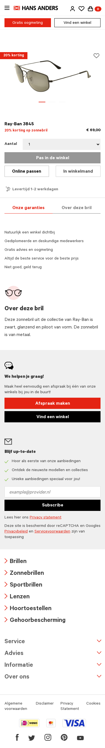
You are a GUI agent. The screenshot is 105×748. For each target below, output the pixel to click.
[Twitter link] (31, 737)
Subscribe (52, 505)
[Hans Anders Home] (39, 8)
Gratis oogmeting (27, 23)
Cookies (93, 704)
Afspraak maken (52, 403)
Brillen (15, 562)
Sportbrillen (23, 585)
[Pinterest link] (64, 737)
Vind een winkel (77, 23)
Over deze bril (77, 208)
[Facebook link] (17, 737)
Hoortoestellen (28, 609)
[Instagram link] (48, 737)
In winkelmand (78, 171)
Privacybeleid (16, 532)
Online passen (26, 171)
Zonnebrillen (24, 573)
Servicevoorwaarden (52, 532)
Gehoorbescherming (35, 620)
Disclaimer (45, 704)
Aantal (10, 144)
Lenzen (17, 597)
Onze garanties (28, 208)
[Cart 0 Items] (90, 8)
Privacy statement (45, 518)
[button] (72, 8)
